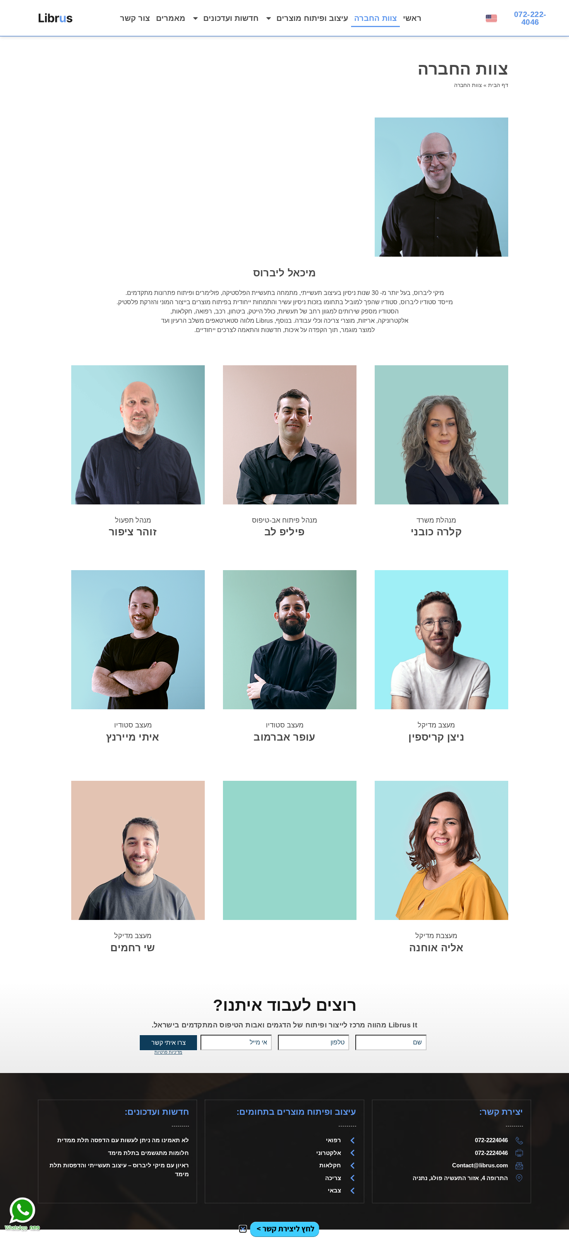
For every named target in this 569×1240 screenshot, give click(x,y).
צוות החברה (375, 18)
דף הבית (498, 85)
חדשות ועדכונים (231, 18)
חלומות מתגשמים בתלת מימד (148, 1153)
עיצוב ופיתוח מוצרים (312, 18)
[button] (243, 1229)
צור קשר (135, 18)
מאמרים (170, 18)
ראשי (412, 18)
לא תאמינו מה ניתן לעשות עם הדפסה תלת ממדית (123, 1140)
